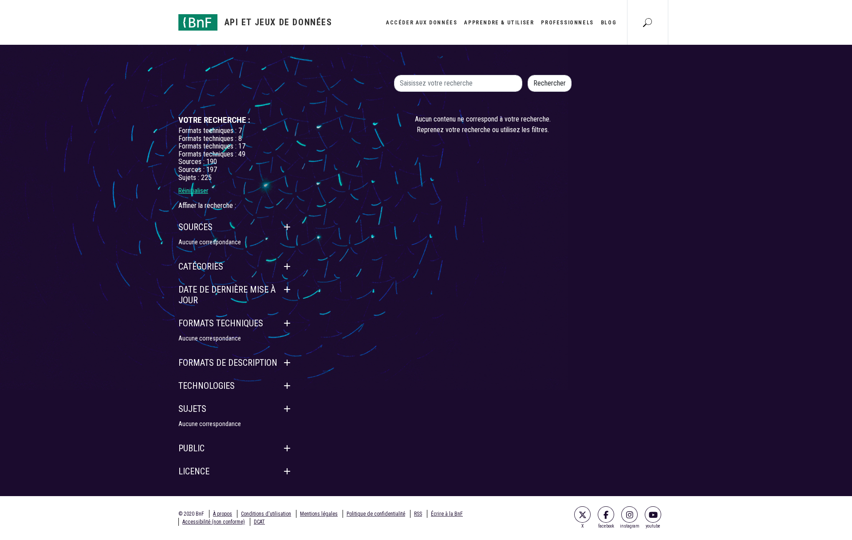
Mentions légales (319, 514)
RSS (418, 514)
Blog (608, 23)
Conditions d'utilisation (266, 514)
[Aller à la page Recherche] (647, 22)
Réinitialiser (193, 191)
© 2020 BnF (191, 514)
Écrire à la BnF (447, 514)
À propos (222, 514)
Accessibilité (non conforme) (213, 522)
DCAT (259, 522)
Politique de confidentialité (376, 514)
